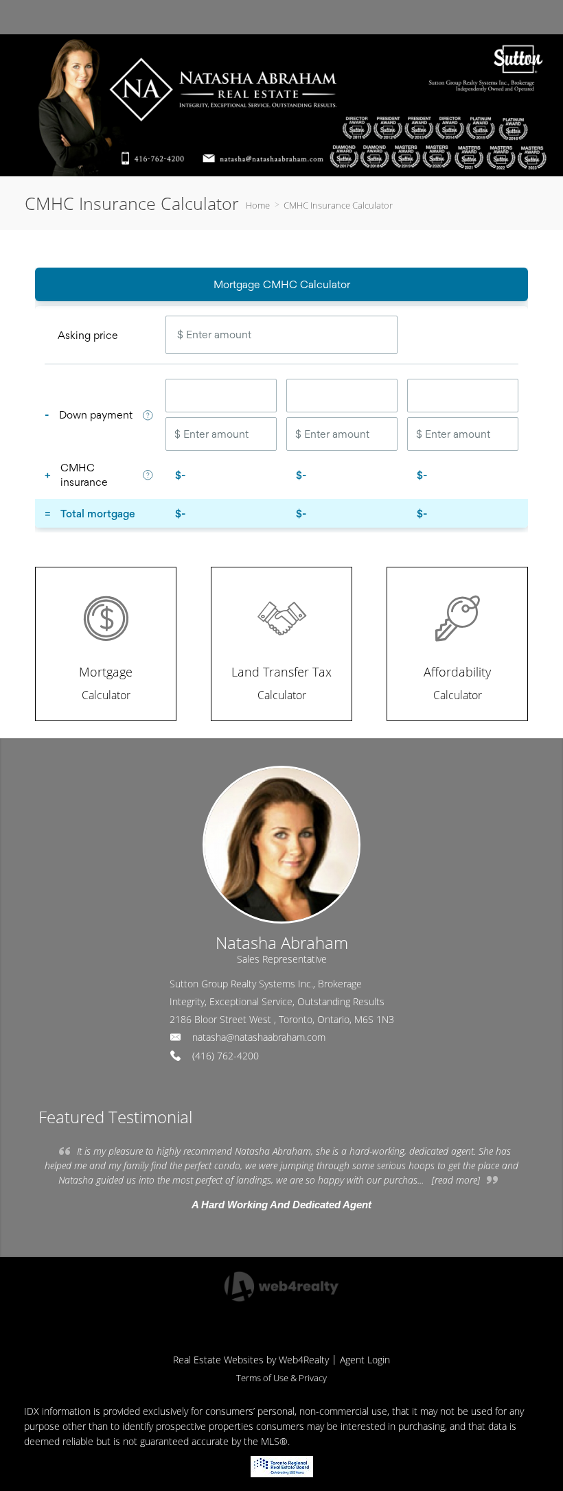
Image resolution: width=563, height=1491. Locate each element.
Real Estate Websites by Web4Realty (251, 1359)
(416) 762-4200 (225, 1055)
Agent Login (365, 1359)
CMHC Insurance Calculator (338, 205)
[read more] (456, 1179)
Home (258, 205)
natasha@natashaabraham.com (258, 1037)
